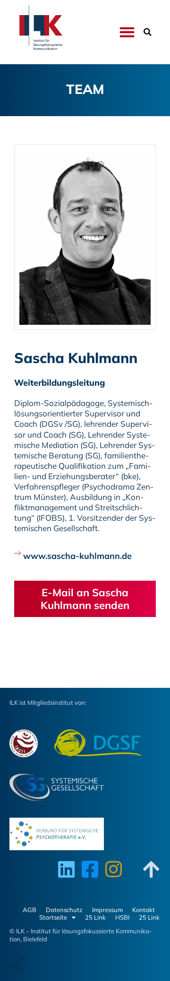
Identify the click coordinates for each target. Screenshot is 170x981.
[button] (127, 32)
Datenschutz (64, 909)
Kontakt (143, 909)
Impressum (107, 909)
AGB (29, 909)
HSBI (122, 917)
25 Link (95, 917)
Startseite (53, 917)
